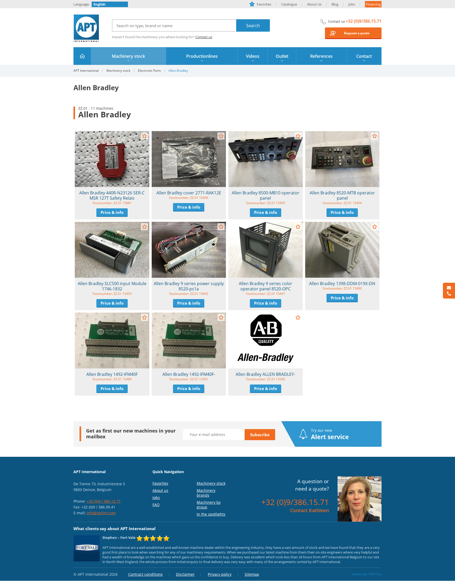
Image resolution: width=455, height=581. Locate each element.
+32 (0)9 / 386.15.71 (104, 501)
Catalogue (289, 4)
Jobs (351, 4)
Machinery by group (209, 505)
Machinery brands (206, 493)
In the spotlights (211, 514)
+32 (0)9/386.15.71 (364, 21)
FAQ (156, 504)
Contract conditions (145, 574)
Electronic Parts (149, 70)
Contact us (203, 37)
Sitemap (252, 574)
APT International (86, 28)
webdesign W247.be (367, 574)
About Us (314, 4)
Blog (335, 4)
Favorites (261, 4)
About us (160, 490)
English (99, 4)
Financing (373, 4)
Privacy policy (219, 574)
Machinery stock (118, 70)
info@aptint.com (101, 512)
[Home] (82, 56)
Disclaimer (185, 574)
